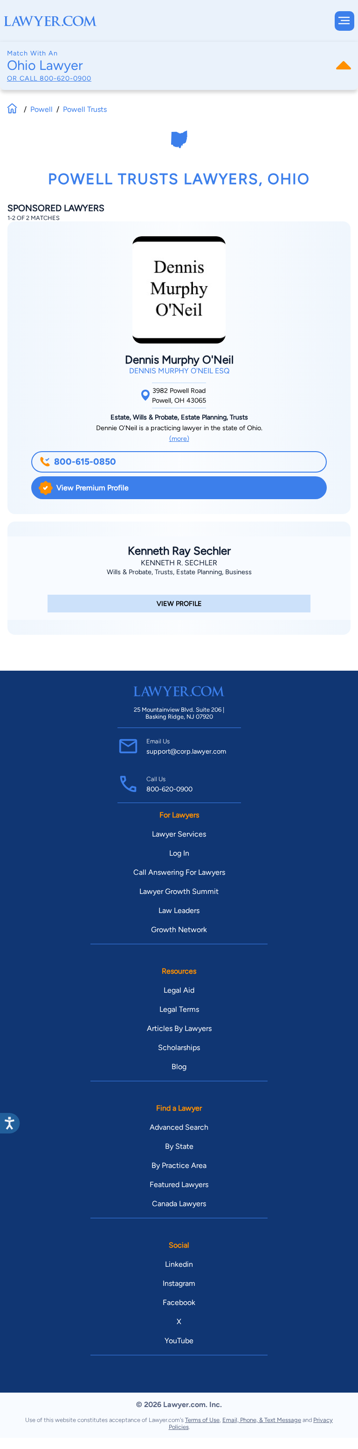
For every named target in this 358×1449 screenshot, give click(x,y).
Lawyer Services (179, 834)
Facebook (179, 1302)
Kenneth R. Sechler (179, 562)
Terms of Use (202, 1419)
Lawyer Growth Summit (179, 891)
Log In (179, 853)
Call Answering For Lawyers (179, 872)
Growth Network (179, 929)
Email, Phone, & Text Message (261, 1419)
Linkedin (179, 1264)
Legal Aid (179, 990)
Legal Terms (179, 1009)
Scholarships (179, 1047)
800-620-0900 (65, 78)
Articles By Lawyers (179, 1028)
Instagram (179, 1283)
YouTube (179, 1340)
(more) (179, 438)
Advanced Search (179, 1127)
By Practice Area (179, 1165)
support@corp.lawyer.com (186, 751)
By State (179, 1146)
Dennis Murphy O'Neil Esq (179, 370)
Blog (179, 1066)
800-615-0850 (85, 461)
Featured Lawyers (179, 1184)
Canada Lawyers (179, 1203)
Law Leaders (179, 910)
